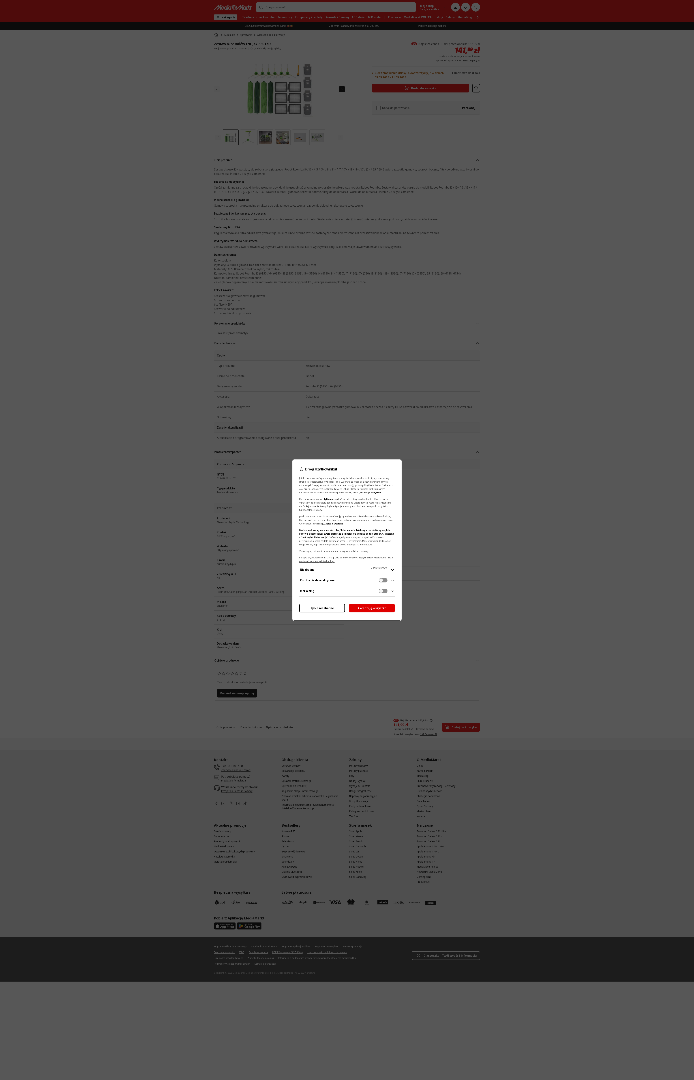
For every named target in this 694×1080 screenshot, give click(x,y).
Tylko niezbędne (322, 608)
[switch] (383, 580)
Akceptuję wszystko (371, 608)
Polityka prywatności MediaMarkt (315, 557)
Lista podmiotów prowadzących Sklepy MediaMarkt (360, 557)
